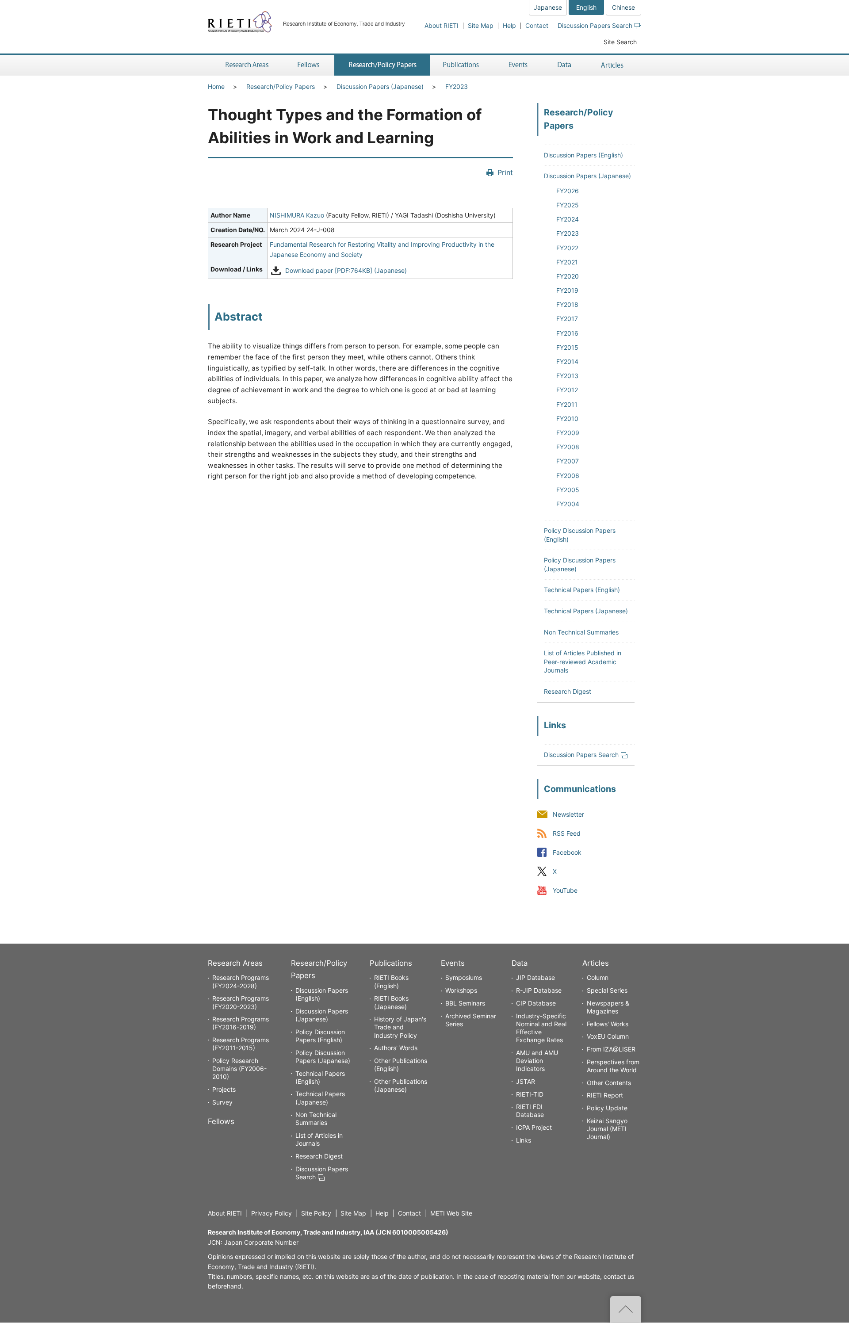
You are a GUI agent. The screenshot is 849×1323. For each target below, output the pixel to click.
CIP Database (536, 1003)
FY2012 (567, 390)
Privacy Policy (271, 1213)
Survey (222, 1102)
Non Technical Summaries (581, 632)
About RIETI (441, 25)
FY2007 (567, 461)
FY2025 (567, 205)
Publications (391, 963)
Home (216, 86)
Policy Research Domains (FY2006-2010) (239, 1068)
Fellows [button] (308, 65)
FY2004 (567, 504)
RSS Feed (567, 833)
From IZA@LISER (611, 1049)
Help (509, 25)
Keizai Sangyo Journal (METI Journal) (607, 1128)
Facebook (567, 852)
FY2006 (567, 475)
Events (453, 963)
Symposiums (463, 977)
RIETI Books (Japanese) (391, 1002)
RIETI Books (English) (391, 981)
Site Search (620, 42)
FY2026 (567, 191)
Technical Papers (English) (582, 589)
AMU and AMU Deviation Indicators (537, 1060)
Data (520, 963)
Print (505, 172)
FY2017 (567, 318)
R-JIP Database (539, 990)
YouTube (565, 890)
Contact (536, 25)
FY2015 (567, 347)
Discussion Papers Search (595, 25)
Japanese (548, 7)
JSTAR (525, 1081)
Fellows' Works (607, 1024)
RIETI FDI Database (530, 1110)
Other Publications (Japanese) (400, 1085)
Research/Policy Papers (280, 86)
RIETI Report (605, 1095)
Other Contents (609, 1082)
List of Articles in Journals (319, 1139)
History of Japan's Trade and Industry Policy (400, 1027)
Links (523, 1140)
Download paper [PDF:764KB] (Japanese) (346, 270)
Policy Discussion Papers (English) (320, 1036)
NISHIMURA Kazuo (297, 215)
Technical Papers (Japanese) (586, 611)
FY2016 (567, 333)
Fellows (221, 1121)
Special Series (607, 990)
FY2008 (567, 447)
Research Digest (567, 691)
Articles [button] (613, 65)
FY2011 (566, 404)
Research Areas (235, 963)
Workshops (461, 990)
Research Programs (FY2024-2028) (240, 981)
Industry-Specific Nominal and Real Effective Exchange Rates (541, 1028)
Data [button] (564, 65)
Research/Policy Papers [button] (382, 65)
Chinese (623, 7)
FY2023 (456, 86)
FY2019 (567, 290)
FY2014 (567, 361)
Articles (595, 963)
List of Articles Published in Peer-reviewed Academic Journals (582, 661)
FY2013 (567, 375)
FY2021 (567, 262)
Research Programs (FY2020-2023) (240, 1002)
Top (625, 1309)
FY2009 (567, 432)
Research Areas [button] (245, 65)
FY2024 (567, 219)
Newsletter (568, 814)
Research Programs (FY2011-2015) (240, 1044)
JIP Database (535, 977)
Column (597, 977)
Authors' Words (395, 1048)
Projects (224, 1089)
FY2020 (567, 276)
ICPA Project (534, 1127)
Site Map (480, 25)
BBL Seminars (465, 1003)
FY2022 (567, 248)
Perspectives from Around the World (613, 1066)
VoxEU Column (608, 1036)
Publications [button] (462, 65)
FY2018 (567, 304)
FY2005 (567, 489)
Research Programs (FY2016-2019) (240, 1023)
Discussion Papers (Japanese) (380, 86)
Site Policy (316, 1213)
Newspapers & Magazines (608, 1007)
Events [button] (518, 65)
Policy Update (607, 1108)
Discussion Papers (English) (583, 155)
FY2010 (567, 418)
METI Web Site (451, 1213)
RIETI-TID (529, 1094)
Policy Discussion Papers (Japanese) (322, 1056)
